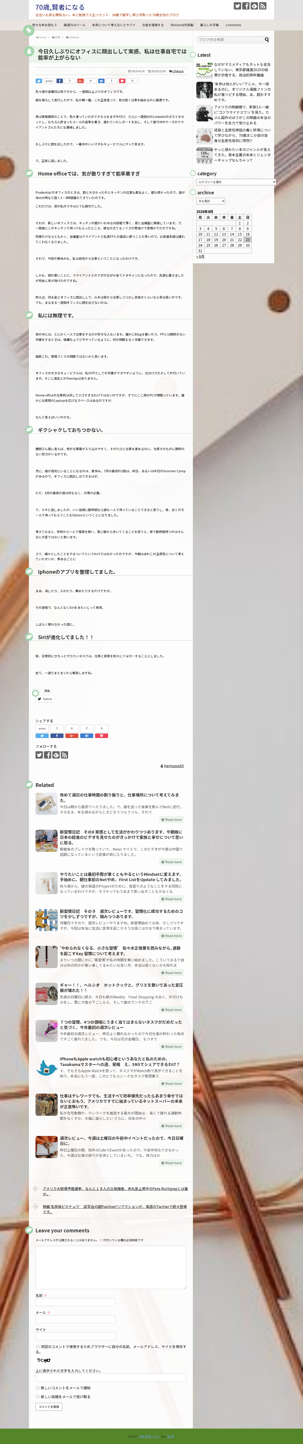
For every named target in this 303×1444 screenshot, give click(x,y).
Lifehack (178, 71)
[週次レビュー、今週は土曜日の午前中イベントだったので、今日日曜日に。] (46, 1147)
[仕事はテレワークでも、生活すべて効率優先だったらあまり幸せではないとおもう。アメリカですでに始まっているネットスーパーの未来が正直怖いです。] (46, 1105)
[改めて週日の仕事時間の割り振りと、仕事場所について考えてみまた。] (46, 804)
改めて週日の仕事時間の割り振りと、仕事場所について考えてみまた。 (119, 797)
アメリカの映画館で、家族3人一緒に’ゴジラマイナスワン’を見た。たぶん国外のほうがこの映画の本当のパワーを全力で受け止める (242, 114)
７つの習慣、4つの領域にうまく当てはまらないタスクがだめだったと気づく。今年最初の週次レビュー (121, 1024)
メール (43, 1312)
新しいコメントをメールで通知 (66, 1387)
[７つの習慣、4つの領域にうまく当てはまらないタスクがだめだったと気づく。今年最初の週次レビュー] (46, 1031)
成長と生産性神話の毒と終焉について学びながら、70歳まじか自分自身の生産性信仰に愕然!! (242, 135)
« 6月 (200, 256)
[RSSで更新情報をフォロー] (262, 6)
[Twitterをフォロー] (237, 6)
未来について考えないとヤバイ (114, 25)
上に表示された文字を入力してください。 (69, 1370)
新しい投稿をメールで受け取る (66, 1396)
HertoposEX (174, 765)
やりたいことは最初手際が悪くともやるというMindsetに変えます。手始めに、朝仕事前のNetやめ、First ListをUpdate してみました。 (122, 876)
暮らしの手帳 (209, 25)
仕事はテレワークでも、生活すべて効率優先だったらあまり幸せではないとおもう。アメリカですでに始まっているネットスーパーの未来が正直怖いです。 (121, 1101)
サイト (40, 1329)
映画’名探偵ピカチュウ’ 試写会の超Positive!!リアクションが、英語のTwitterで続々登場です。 (115, 1209)
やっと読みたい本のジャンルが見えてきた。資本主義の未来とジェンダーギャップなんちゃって (242, 155)
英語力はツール (74, 25)
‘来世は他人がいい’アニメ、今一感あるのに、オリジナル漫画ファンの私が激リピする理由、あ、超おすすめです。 (242, 91)
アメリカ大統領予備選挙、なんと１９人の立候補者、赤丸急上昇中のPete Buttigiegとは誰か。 (115, 1191)
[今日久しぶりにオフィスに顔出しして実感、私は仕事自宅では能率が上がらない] (101, 80)
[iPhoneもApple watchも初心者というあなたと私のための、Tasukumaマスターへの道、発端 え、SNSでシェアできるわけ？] (46, 1068)
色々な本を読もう (44, 25)
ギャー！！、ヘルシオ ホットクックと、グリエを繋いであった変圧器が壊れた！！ (121, 987)
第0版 (170, 1436)
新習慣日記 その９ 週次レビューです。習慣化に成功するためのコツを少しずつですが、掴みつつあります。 (121, 913)
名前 (41, 1295)
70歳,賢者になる (60, 7)
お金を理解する (153, 25)
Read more (173, 819)
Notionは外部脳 (182, 25)
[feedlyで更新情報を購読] (254, 6)
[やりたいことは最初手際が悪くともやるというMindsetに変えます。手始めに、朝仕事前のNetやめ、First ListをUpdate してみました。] (46, 883)
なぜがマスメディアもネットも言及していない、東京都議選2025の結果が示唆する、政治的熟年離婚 (242, 70)
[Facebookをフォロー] (246, 6)
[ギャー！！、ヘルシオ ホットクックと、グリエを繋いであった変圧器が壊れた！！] (46, 994)
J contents (233, 25)
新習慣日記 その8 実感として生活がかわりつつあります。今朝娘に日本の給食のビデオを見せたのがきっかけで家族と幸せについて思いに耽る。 (121, 837)
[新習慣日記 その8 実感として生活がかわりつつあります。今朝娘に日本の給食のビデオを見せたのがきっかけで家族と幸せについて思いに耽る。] (46, 841)
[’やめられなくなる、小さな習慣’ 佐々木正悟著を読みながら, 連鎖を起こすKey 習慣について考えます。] (46, 957)
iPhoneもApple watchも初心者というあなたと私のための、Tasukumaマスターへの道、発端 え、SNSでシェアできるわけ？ (120, 1061)
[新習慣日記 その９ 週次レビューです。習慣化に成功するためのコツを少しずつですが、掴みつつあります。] (46, 920)
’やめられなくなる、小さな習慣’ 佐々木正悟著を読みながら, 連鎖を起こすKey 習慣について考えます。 (120, 950)
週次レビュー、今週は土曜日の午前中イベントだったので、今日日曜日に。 (121, 1140)
